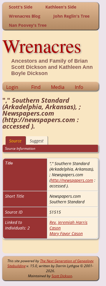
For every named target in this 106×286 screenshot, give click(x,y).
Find (36, 87)
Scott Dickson (62, 275)
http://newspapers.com (72, 180)
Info (79, 87)
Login (12, 87)
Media (57, 87)
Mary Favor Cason (66, 233)
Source (15, 141)
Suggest (37, 141)
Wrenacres (41, 45)
